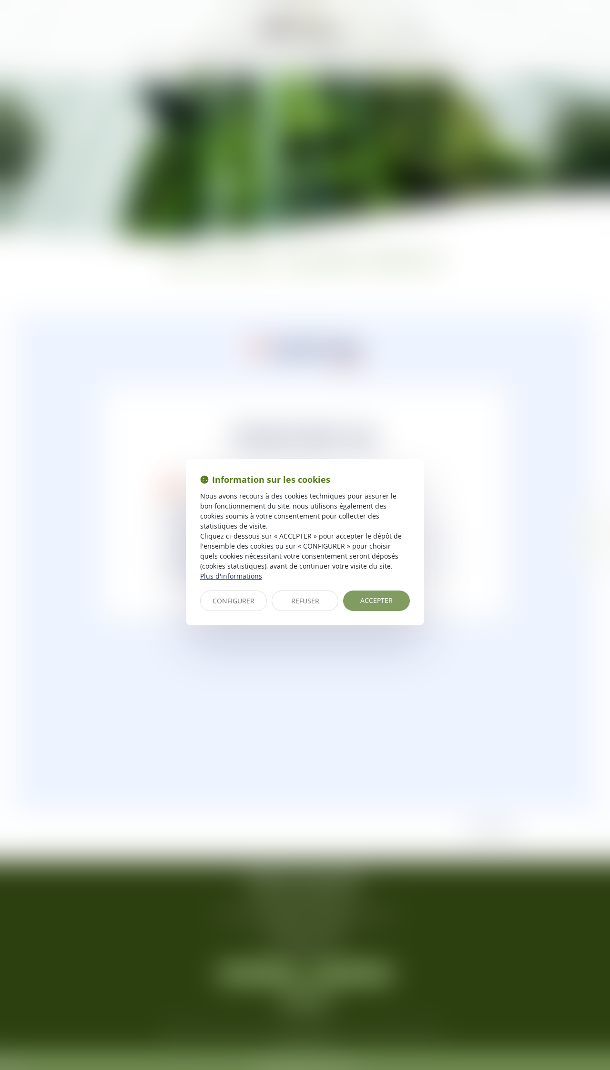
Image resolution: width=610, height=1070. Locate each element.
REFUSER (305, 600)
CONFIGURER (233, 600)
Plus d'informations (231, 576)
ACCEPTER (376, 600)
